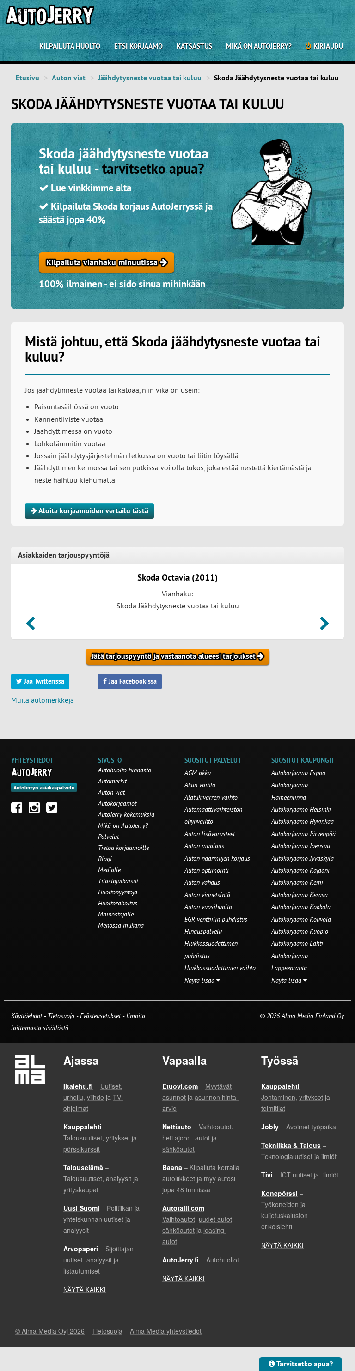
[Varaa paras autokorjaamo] (32, 772)
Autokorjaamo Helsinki (301, 809)
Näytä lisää (200, 980)
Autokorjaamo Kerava (299, 895)
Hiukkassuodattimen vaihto (220, 968)
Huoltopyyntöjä (117, 892)
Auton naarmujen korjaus (217, 858)
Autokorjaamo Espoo (298, 773)
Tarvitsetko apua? (304, 1364)
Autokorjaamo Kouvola (301, 919)
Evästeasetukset (100, 1016)
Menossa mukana (121, 925)
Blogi (105, 859)
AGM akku (197, 773)
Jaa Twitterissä (43, 681)
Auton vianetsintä (207, 895)
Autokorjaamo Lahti (297, 943)
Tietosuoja (61, 1016)
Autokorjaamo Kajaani (300, 870)
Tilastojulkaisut (118, 881)
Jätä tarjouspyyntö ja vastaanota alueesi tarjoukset (174, 656)
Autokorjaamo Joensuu (300, 846)
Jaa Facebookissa (132, 681)
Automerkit (112, 781)
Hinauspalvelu (203, 931)
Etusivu (27, 78)
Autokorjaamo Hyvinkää (302, 821)
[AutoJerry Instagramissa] (36, 810)
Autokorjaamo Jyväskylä (302, 858)
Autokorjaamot (117, 803)
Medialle (109, 870)
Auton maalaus (204, 846)
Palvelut (108, 836)
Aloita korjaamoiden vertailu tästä (92, 511)
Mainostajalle (116, 914)
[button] (30, 626)
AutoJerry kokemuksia (126, 814)
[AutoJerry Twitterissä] (54, 810)
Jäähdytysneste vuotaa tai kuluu (150, 78)
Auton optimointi (206, 870)
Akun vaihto (199, 785)
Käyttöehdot (27, 1016)
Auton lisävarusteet (209, 834)
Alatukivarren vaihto (211, 797)
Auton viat (69, 78)
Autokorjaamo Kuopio (299, 931)
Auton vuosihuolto (208, 907)
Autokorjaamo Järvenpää (303, 834)
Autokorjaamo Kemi (297, 882)
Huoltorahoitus (117, 903)
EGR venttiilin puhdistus (215, 919)
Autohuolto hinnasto (124, 770)
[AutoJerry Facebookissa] (19, 810)
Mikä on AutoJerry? (259, 46)
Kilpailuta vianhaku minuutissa (103, 262)
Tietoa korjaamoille (123, 847)
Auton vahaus (202, 882)
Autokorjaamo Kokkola (301, 907)
